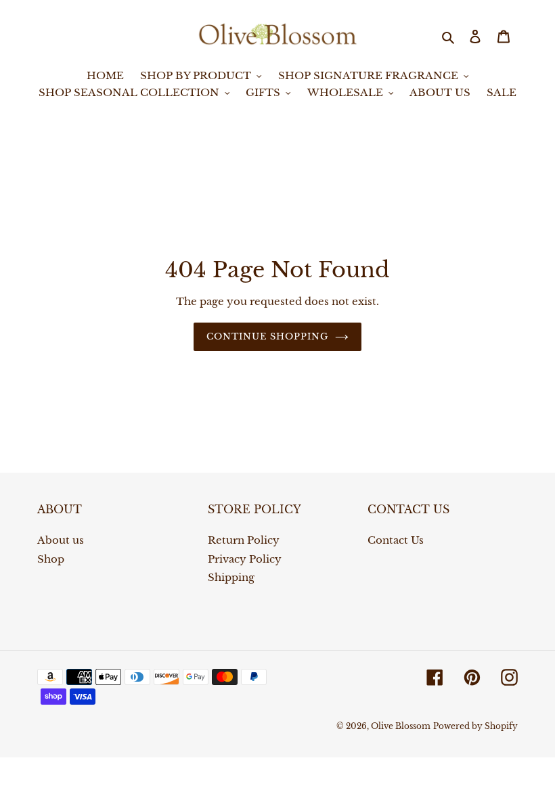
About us (60, 540)
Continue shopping (267, 336)
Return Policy (244, 540)
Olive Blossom (400, 726)
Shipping (231, 577)
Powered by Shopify (475, 726)
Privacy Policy (245, 559)
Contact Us (396, 540)
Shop (50, 559)
